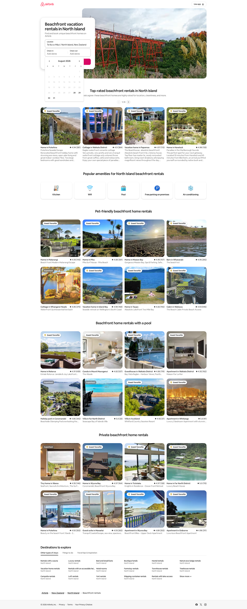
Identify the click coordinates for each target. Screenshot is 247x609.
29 (79, 93)
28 (74, 93)
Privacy (62, 604)
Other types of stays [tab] (49, 553)
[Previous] (119, 102)
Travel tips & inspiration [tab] (87, 553)
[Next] (128, 102)
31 (54, 98)
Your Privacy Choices (83, 604)
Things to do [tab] (67, 553)
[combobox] (68, 44)
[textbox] (56, 53)
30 (49, 98)
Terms (70, 604)
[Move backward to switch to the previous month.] (49, 61)
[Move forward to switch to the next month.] (79, 61)
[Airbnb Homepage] (47, 4)
